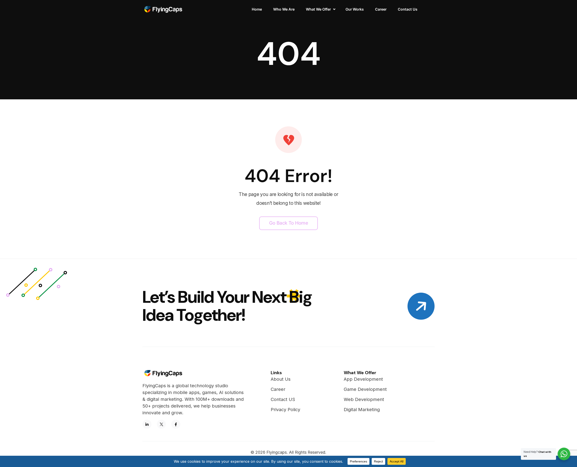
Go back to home (288, 223)
